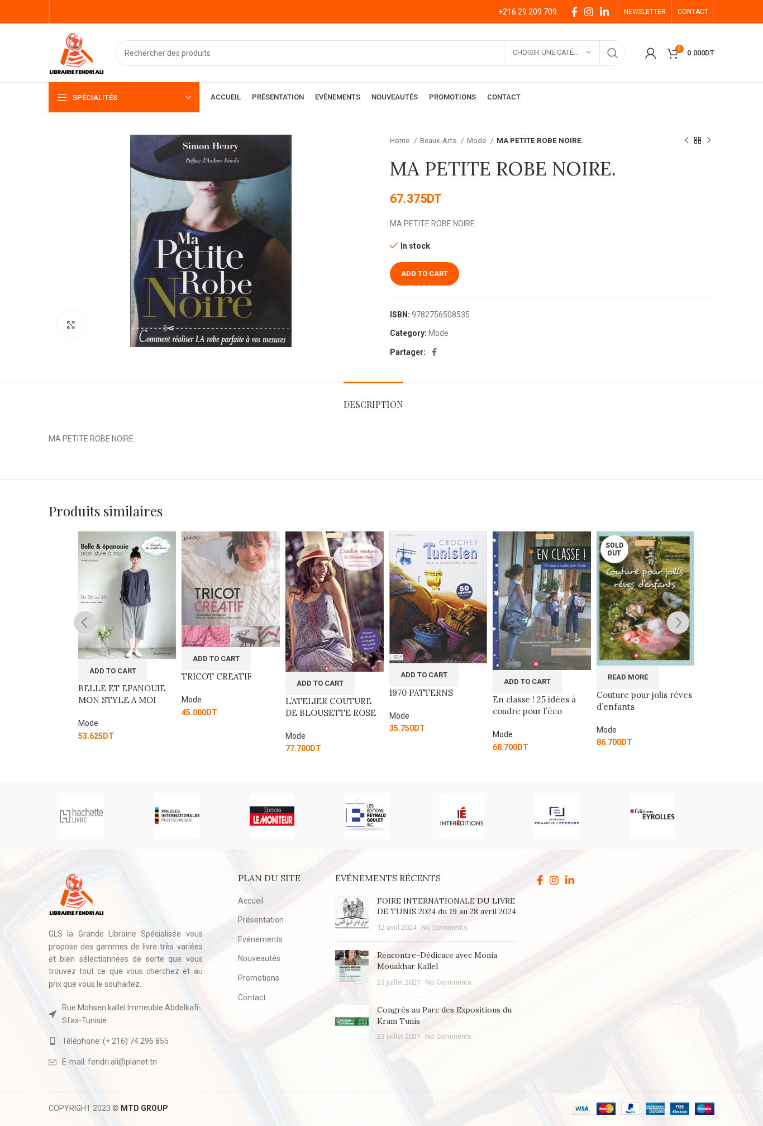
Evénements (260, 939)
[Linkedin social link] (604, 11)
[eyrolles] (666, 815)
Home (400, 140)
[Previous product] (686, 140)
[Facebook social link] (574, 11)
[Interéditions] (475, 815)
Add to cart (424, 273)
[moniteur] (286, 815)
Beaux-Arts (439, 140)
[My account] (651, 53)
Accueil (251, 900)
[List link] (126, 1041)
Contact (252, 997)
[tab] (373, 399)
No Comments (444, 927)
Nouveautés (259, 958)
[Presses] (191, 815)
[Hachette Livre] (95, 815)
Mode (477, 140)
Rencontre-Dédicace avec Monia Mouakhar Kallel (437, 960)
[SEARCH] (613, 53)
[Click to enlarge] (71, 325)
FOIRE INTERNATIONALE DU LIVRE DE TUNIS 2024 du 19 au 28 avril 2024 (446, 906)
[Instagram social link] (589, 11)
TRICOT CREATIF (217, 676)
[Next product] (708, 140)
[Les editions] (380, 815)
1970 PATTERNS (421, 692)
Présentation (261, 919)
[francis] (570, 815)
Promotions (258, 977)
